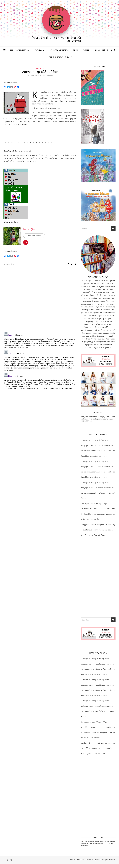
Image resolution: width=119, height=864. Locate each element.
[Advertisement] (98, 577)
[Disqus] (39, 300)
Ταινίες (86, 50)
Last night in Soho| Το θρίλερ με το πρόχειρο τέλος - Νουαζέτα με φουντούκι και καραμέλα (97, 445)
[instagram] (105, 50)
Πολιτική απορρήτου (77, 860)
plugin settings (87, 421)
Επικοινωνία (90, 860)
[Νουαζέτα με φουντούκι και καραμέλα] (59, 23)
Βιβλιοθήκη (100, 50)
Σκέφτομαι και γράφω (19, 50)
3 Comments (48, 75)
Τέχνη (76, 50)
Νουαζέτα (29, 229)
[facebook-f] (102, 50)
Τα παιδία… (39, 50)
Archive (40, 69)
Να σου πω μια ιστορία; (59, 50)
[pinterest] (108, 50)
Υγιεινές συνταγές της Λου (60, 57)
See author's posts (34, 235)
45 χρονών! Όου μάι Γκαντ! (95, 535)
